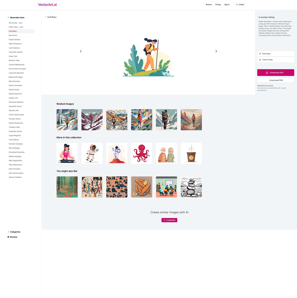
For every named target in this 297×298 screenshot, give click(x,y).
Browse (209, 4)
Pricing (218, 4)
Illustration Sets (17, 17)
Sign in (226, 4)
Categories (15, 232)
